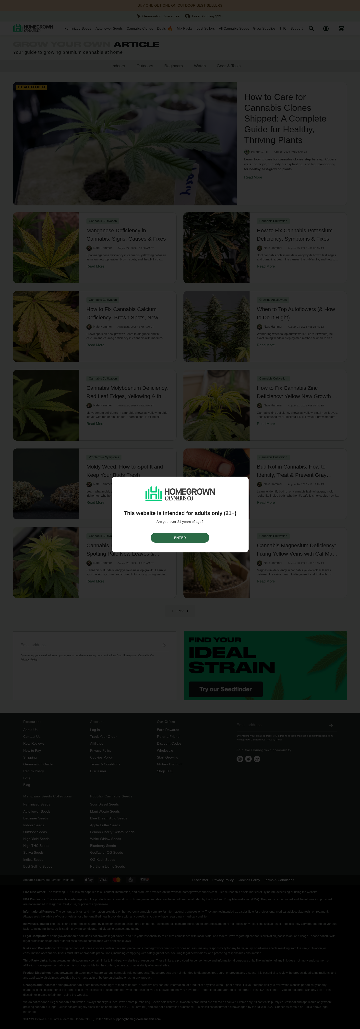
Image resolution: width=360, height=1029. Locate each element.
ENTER (180, 538)
